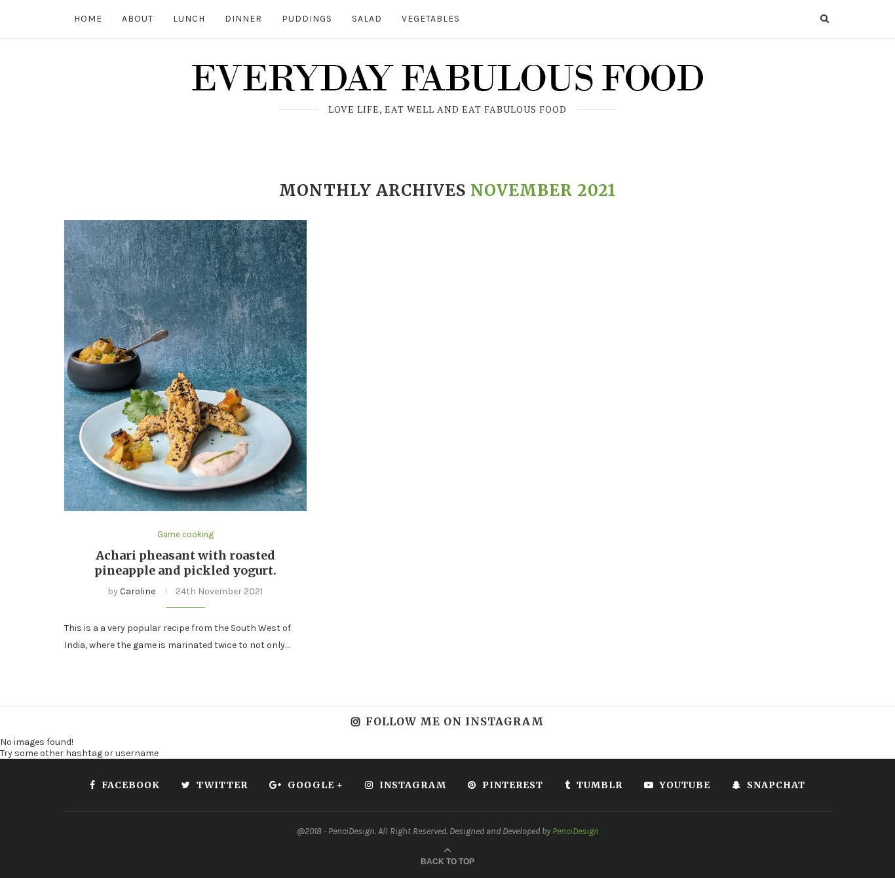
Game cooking (185, 534)
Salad (367, 18)
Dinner (243, 18)
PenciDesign (575, 831)
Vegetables (431, 18)
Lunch (189, 18)
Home (88, 18)
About (137, 18)
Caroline (137, 591)
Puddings (307, 18)
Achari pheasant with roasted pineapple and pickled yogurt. (185, 563)
